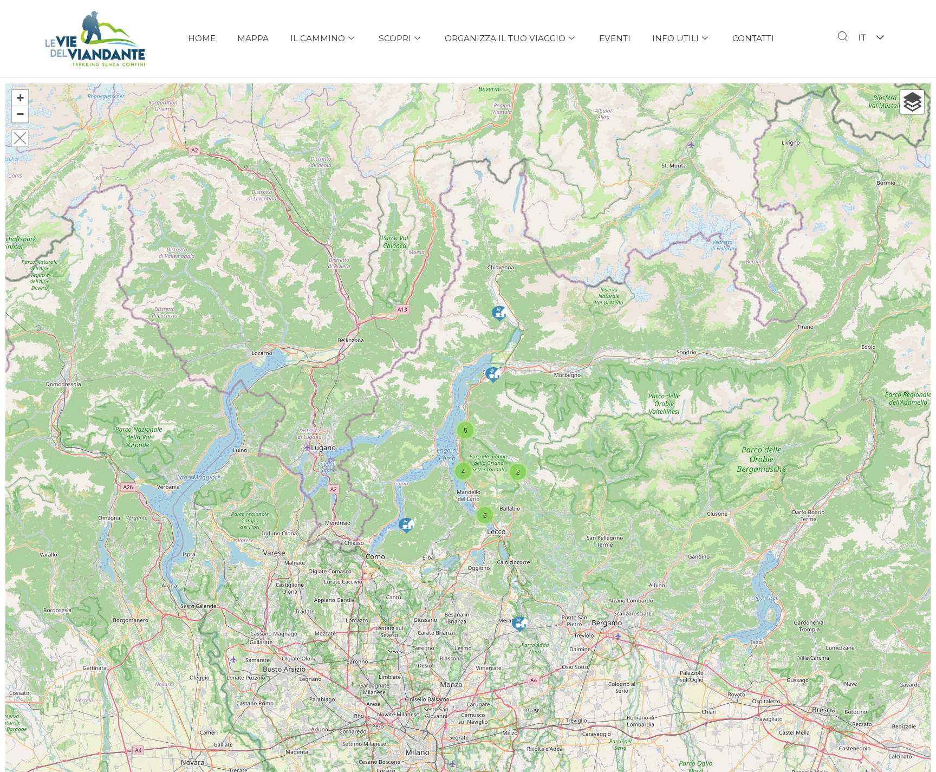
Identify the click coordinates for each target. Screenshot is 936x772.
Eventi (614, 38)
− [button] (20, 114)
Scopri (395, 38)
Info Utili (675, 38)
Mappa (253, 38)
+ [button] (20, 98)
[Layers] (912, 102)
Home (202, 38)
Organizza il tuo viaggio (505, 38)
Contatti (753, 38)
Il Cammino (317, 38)
